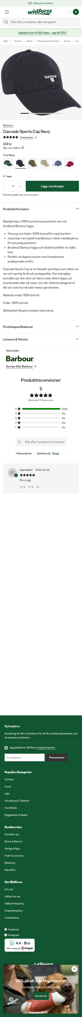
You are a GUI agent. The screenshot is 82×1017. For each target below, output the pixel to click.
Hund (8, 786)
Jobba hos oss (12, 896)
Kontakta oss (12, 834)
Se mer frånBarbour (19, 366)
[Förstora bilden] (41, 82)
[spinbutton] (12, 186)
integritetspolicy (46, 747)
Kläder (30, 41)
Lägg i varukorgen (52, 186)
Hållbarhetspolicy (14, 903)
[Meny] (6, 12)
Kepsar (67, 41)
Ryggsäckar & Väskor (16, 815)
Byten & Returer (14, 841)
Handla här (41, 996)
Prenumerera (56, 757)
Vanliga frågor (12, 848)
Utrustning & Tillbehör (17, 800)
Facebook (13, 929)
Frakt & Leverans (14, 855)
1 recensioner (26, 137)
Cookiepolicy (12, 917)
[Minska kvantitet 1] (6, 186)
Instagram (13, 935)
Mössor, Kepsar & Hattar (48, 41)
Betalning (10, 862)
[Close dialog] (74, 969)
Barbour (8, 125)
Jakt (7, 793)
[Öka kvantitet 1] (19, 186)
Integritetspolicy (14, 910)
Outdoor (18, 41)
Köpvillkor (10, 870)
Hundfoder (11, 808)
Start (5, 41)
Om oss (9, 889)
